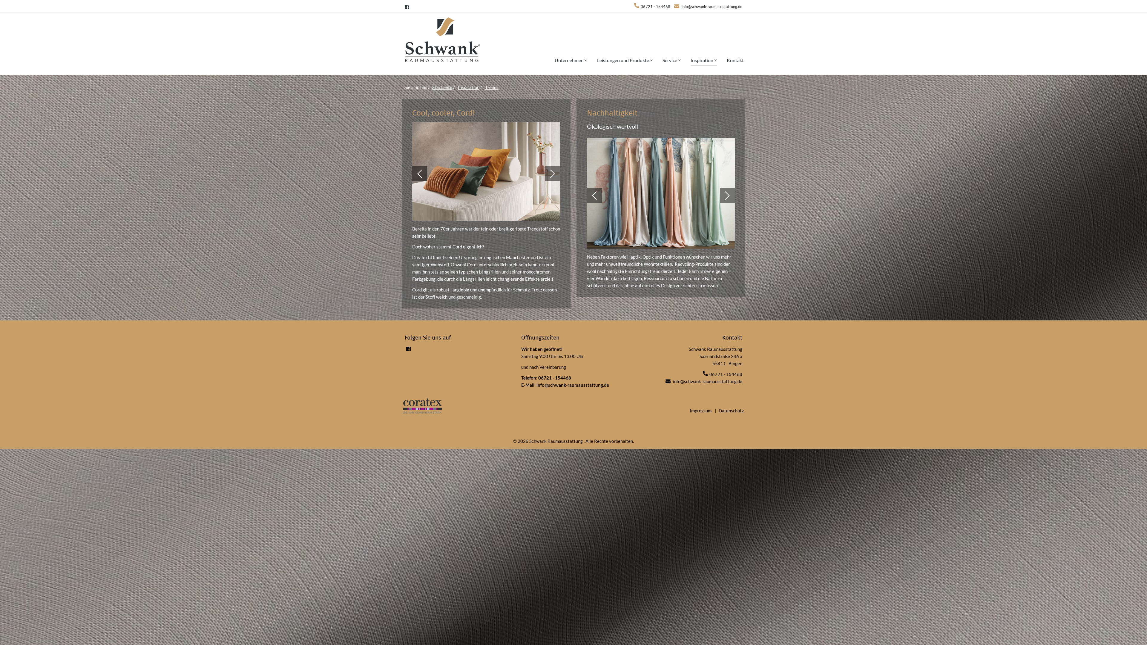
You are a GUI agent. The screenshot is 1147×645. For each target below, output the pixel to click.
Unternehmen (570, 60)
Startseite (442, 87)
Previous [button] (419, 173)
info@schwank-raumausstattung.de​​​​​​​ (712, 6)
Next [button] (552, 173)
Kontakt (735, 60)
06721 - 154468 (554, 377)
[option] (486, 173)
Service (670, 60)
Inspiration (702, 60)
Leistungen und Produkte (623, 60)
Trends (492, 87)
